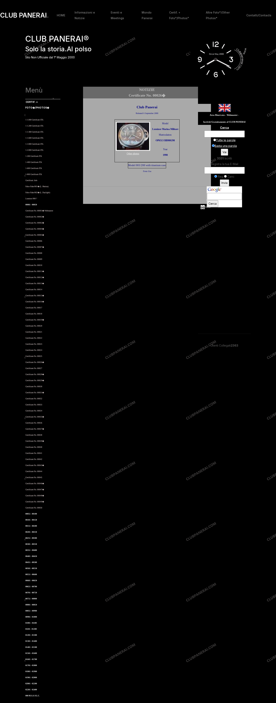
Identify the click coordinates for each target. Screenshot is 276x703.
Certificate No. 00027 (33, 368)
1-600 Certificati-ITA (33, 168)
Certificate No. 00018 (33, 314)
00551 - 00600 (31, 574)
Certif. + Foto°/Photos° (179, 15)
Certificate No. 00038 (33, 435)
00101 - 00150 (31, 520)
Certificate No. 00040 (33, 447)
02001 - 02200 (31, 684)
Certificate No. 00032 (33, 399)
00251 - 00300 (31, 538)
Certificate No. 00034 (33, 411)
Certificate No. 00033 (33, 405)
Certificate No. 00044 (33, 471)
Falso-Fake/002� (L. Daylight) (37, 193)
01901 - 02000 (31, 678)
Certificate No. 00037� (34, 429)
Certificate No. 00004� (34, 229)
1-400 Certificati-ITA (33, 162)
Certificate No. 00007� (34, 247)
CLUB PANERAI (24, 15)
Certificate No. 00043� (34, 465)
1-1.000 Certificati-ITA (34, 120)
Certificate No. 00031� (34, 393)
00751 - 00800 (31, 599)
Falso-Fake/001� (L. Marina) (36, 186)
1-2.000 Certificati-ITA (34, 150)
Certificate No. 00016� (34, 302)
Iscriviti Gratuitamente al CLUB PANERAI (224, 122)
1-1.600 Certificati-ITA (34, 138)
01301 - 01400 (31, 641)
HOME (61, 15)
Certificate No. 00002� (34, 217)
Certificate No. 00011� (34, 271)
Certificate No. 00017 (33, 308)
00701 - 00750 (31, 593)
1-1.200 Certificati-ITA (34, 126)
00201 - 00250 (31, 532)
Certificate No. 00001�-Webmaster (39, 211)
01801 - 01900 (31, 671)
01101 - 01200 (31, 629)
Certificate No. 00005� (34, 235)
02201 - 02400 (31, 690)
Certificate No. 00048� (34, 496)
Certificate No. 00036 (33, 423)
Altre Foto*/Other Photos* (218, 15)
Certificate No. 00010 (33, 265)
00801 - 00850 (31, 605)
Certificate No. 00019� (34, 320)
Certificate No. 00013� (34, 283)
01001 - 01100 (31, 623)
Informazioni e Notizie (85, 15)
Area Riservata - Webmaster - (224, 115)
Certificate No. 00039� (34, 441)
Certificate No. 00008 (33, 253)
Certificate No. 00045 (33, 477)
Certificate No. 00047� (34, 490)
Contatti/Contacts (258, 15)
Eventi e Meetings (117, 15)
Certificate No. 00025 (33, 356)
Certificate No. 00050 (33, 508)
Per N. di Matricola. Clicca (37, 114)
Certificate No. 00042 (33, 459)
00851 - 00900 (31, 611)
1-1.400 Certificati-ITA (34, 132)
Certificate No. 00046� (34, 484)
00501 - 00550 (31, 568)
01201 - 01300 (31, 635)
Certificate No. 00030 (33, 387)
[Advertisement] (147, 196)
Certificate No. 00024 (33, 350)
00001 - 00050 (31, 205)
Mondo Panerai (147, 15)
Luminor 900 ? (31, 199)
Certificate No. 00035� (34, 417)
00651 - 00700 (31, 587)
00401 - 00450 (31, 556)
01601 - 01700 (31, 659)
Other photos (133, 153)
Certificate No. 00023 (33, 344)
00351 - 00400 (31, 550)
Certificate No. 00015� (34, 296)
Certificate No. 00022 (33, 338)
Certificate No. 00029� (34, 380)
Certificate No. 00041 (33, 453)
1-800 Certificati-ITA (33, 174)
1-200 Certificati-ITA (33, 156)
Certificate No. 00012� (34, 277)
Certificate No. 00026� (34, 362)
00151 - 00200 (31, 526)
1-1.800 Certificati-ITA (34, 144)
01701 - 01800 (31, 665)
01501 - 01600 (31, 653)
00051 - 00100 (31, 514)
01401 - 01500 (31, 647)
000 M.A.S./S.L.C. (32, 696)
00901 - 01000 (31, 617)
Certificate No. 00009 (33, 259)
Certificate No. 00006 (33, 241)
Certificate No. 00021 (33, 332)
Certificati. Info (31, 180)
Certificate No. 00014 (33, 290)
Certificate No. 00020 (33, 326)
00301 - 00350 (31, 544)
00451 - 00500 (31, 562)
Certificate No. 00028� (34, 374)
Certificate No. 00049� (34, 502)
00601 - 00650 (31, 581)
